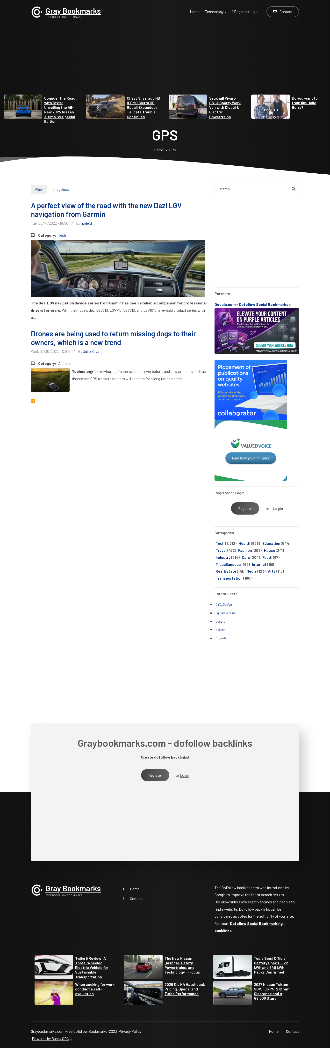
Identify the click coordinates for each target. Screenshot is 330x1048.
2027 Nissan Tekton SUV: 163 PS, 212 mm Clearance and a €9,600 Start (271, 991)
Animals (64, 363)
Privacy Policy (130, 1031)
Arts (272, 571)
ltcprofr (221, 638)
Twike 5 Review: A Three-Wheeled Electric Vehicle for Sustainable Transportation (91, 967)
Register (245, 508)
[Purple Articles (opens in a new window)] (257, 330)
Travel (221, 550)
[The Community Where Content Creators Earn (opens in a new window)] (251, 450)
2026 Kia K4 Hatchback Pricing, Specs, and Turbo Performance (185, 989)
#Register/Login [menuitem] (244, 11)
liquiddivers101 (225, 613)
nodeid (86, 223)
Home (135, 888)
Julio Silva (91, 351)
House (269, 550)
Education (271, 543)
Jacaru (220, 621)
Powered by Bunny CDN (50, 1038)
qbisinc (220, 630)
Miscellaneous (228, 564)
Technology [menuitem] (216, 14)
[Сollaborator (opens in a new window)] (251, 389)
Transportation (229, 578)
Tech (62, 235)
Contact (136, 898)
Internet (259, 564)
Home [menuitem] (195, 11)
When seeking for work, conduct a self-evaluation (95, 989)
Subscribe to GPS (33, 401)
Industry (223, 557)
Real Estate (226, 571)
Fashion (245, 550)
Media (251, 571)
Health (244, 543)
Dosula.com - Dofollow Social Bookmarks (251, 304)
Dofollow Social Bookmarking (256, 923)
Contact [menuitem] (286, 11)
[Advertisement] (165, 61)
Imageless (60, 189)
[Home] (37, 11)
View (39, 189)
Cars (246, 557)
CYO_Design (224, 604)
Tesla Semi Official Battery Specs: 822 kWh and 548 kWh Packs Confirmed (271, 965)
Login (278, 508)
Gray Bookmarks (73, 10)
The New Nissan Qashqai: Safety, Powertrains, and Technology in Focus (182, 965)
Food (266, 557)
